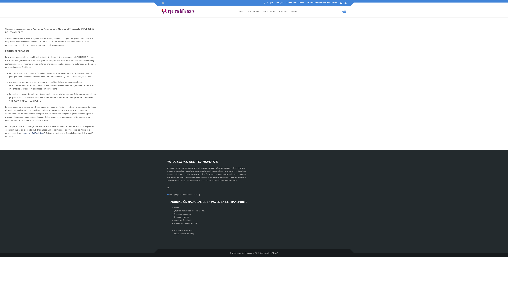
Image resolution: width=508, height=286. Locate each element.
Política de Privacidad (183, 230)
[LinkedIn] (162, 3)
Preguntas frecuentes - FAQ (186, 223)
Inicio (176, 208)
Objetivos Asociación (183, 220)
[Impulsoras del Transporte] (177, 11)
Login (344, 3)
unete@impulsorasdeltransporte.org (323, 3)
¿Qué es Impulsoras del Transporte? (189, 211)
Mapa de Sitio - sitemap (184, 234)
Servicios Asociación (183, 214)
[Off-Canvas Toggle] (344, 12)
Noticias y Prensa (181, 217)
